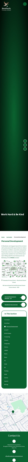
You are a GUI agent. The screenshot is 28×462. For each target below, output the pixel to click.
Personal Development (20, 237)
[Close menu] (25, 4)
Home (3, 237)
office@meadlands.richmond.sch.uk (14, 456)
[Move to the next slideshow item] (25, 141)
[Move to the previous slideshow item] (25, 145)
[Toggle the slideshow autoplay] (25, 149)
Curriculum (9, 237)
